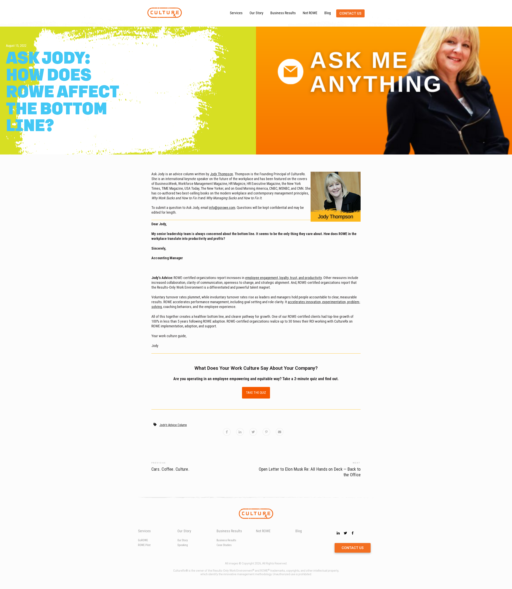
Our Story (256, 13)
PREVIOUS (158, 462)
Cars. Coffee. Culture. (170, 469)
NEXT (357, 462)
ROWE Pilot (144, 545)
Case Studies (224, 545)
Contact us (350, 13)
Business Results (283, 13)
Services (236, 13)
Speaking (182, 545)
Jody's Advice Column (173, 425)
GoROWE (143, 540)
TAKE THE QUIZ (256, 393)
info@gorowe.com (222, 207)
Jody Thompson (221, 174)
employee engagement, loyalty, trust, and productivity (283, 278)
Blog (327, 13)
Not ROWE (310, 13)
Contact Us (353, 548)
